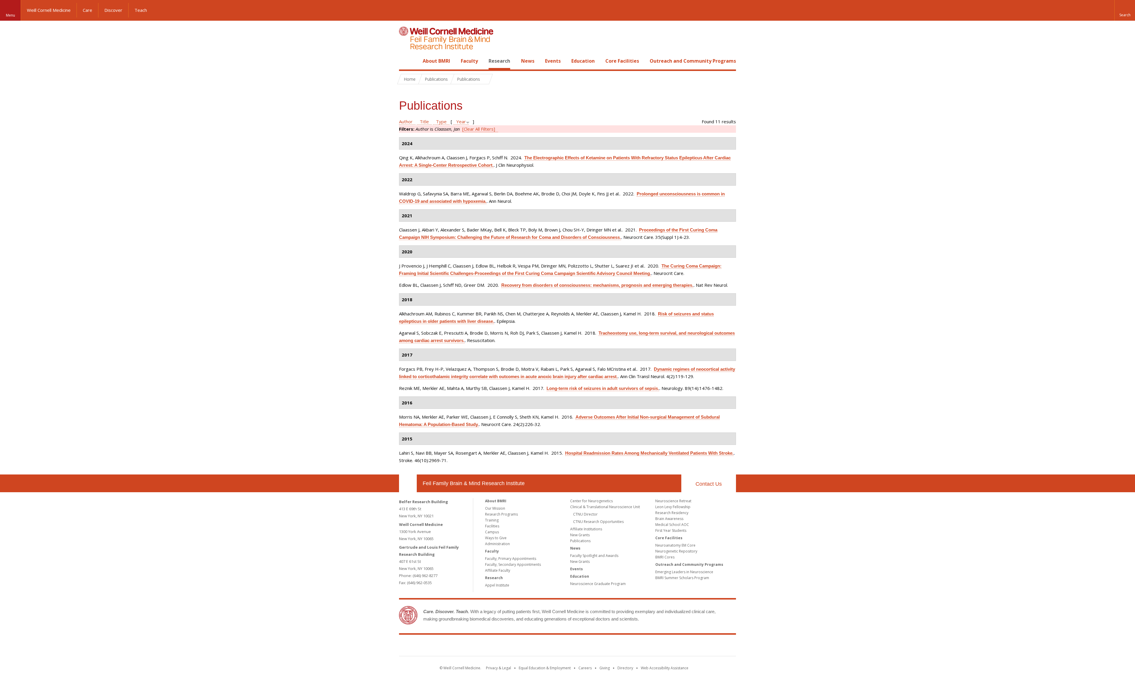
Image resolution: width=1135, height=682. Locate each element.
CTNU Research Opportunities (598, 521)
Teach (140, 10)
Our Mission (495, 508)
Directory (625, 667)
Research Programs (501, 514)
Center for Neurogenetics (591, 500)
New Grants (580, 534)
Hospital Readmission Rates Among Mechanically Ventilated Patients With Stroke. (649, 453)
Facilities (492, 526)
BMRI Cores (664, 557)
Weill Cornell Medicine (49, 10)
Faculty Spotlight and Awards (594, 555)
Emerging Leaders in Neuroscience (684, 571)
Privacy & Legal (498, 667)
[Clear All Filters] (478, 129)
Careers (585, 667)
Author (406, 121)
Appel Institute (497, 585)
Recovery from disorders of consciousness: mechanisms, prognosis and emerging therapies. (597, 285)
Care (87, 10)
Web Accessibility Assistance (664, 667)
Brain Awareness (669, 518)
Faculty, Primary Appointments (510, 558)
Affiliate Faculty (497, 570)
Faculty (469, 61)
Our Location (408, 483)
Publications (580, 540)
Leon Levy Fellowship (672, 506)
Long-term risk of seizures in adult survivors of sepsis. (603, 388)
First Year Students (670, 530)
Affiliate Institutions (586, 529)
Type (441, 121)
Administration (497, 543)
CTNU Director (585, 514)
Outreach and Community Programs (693, 61)
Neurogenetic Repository (676, 551)
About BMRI (436, 61)
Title (424, 121)
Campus (492, 531)
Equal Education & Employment (545, 667)
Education (583, 61)
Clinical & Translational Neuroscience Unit (605, 506)
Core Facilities (622, 61)
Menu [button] (10, 15)
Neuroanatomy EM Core (675, 545)
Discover (113, 10)
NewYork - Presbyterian (617, 646)
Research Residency (671, 512)
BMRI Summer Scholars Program (682, 577)
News (527, 61)
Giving (604, 667)
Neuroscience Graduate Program (598, 583)
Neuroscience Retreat (673, 500)
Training (492, 520)
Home (405, 60)
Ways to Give (496, 537)
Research (499, 61)
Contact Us (708, 484)
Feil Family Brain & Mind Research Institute (474, 483)
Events (553, 61)
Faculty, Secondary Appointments (513, 564)
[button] (1124, 10)
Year (461, 121)
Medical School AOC (672, 524)
